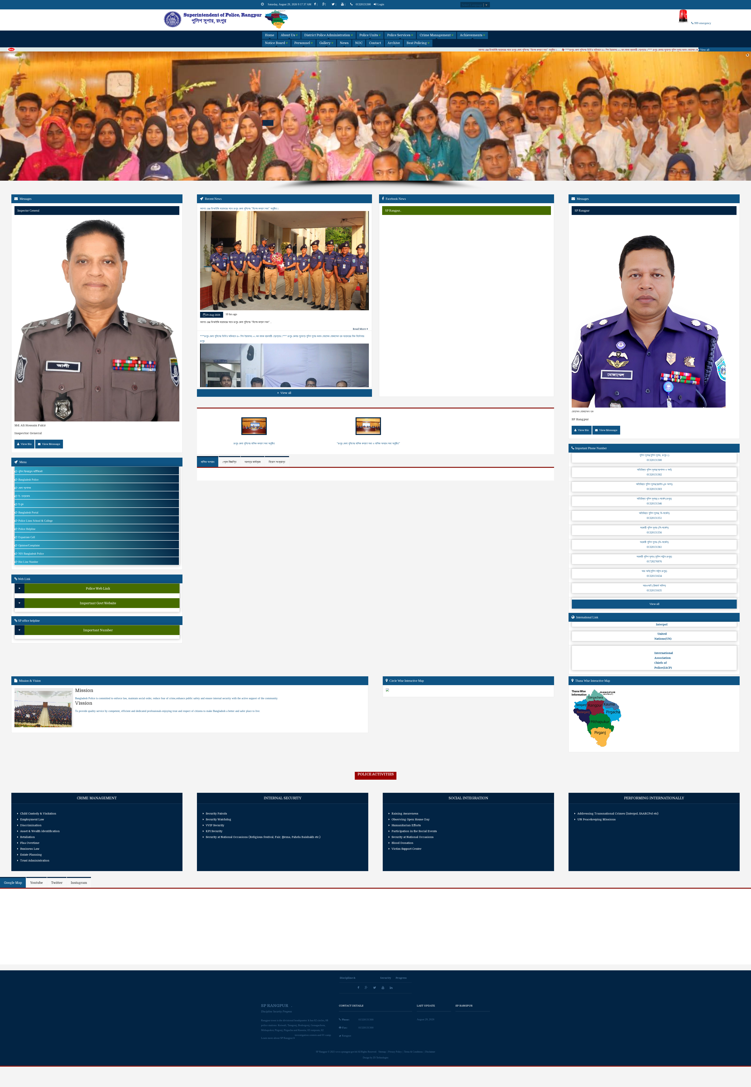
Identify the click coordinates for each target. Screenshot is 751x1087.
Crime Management (435, 35)
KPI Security (214, 831)
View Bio (26, 444)
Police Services (399, 35)
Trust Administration (34, 860)
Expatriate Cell (26, 537)
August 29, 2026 (425, 1019)
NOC (358, 43)
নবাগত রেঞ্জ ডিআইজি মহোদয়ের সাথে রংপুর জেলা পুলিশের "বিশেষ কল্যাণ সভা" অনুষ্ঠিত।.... (368, 49)
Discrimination (30, 825)
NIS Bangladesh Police (31, 553)
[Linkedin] (391, 987)
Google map (13, 883)
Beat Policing (417, 43)
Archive (394, 43)
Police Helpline (26, 529)
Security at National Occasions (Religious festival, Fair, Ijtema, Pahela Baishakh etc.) (263, 837)
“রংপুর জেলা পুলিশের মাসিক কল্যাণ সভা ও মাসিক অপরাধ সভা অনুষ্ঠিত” (368, 443)
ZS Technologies (380, 1057)
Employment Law (32, 819)
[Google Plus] (367, 987)
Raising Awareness (405, 813)
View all (704, 49)
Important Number (98, 630)
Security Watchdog (218, 819)
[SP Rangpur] (226, 28)
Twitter (57, 883)
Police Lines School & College (35, 520)
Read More (360, 329)
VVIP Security (215, 825)
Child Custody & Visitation (38, 813)
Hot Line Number (28, 561)
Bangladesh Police (28, 479)
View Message (50, 444)
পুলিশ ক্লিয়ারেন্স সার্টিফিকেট (30, 471)
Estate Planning (31, 854)
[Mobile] (352, 4)
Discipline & (347, 978)
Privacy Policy (395, 1051)
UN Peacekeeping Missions (596, 819)
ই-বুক (20, 504)
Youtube (36, 883)
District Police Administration (327, 35)
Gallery (325, 43)
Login (380, 4)
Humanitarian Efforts (406, 825)
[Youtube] (383, 987)
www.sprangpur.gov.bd (346, 1051)
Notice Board (275, 43)
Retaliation (27, 837)
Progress (401, 978)
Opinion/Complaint (29, 545)
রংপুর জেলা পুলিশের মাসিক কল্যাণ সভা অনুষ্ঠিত (254, 443)
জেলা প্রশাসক (24, 487)
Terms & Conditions (413, 1051)
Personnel (302, 43)
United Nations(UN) (663, 636)
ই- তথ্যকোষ (24, 496)
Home (269, 35)
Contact (375, 43)
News (344, 43)
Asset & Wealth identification (40, 831)
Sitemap (382, 1051)
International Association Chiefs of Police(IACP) (663, 657)
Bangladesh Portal (28, 512)
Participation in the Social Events (414, 831)
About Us (288, 35)
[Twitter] (375, 987)
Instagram (79, 883)
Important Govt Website (98, 603)
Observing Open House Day (410, 819)
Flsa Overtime (29, 842)
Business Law (29, 848)
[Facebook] (264, 4)
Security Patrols (216, 813)
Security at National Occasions (413, 837)
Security (385, 978)
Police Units (369, 35)
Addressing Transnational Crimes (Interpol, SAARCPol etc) (617, 813)
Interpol (660, 624)
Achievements (471, 35)
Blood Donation (402, 842)
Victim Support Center (406, 848)
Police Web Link (98, 588)
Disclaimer (430, 1051)
